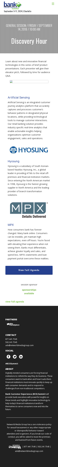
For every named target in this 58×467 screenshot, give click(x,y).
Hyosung (13, 161)
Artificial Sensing (19, 97)
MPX (11, 224)
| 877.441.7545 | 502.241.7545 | (36, 446)
